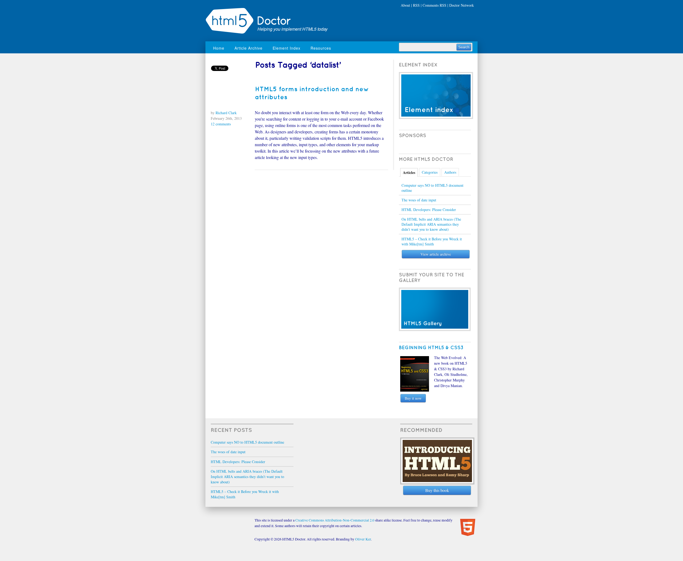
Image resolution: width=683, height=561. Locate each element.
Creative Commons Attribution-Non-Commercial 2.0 (334, 520)
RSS (416, 5)
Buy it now (413, 398)
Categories (430, 172)
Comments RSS (434, 5)
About (405, 5)
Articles (409, 172)
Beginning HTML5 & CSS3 (431, 348)
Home (218, 48)
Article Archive (249, 48)
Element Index (286, 48)
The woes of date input (419, 199)
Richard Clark (226, 112)
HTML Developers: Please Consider (429, 209)
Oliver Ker (363, 539)
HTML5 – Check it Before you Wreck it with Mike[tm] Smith (432, 241)
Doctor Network (461, 5)
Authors (450, 172)
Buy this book (437, 490)
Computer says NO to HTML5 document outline (432, 188)
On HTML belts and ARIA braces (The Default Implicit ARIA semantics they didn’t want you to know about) (431, 224)
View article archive (435, 254)
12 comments (221, 123)
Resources (321, 48)
